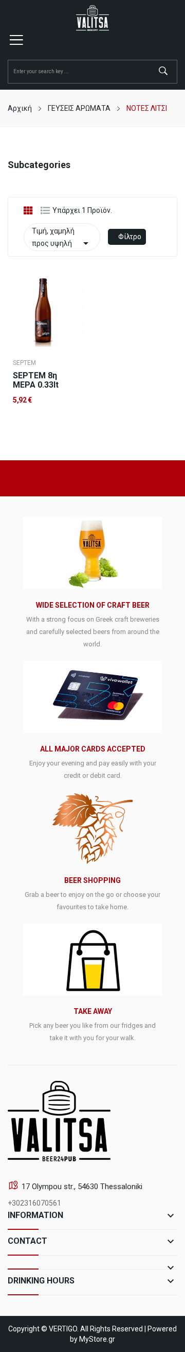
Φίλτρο (129, 236)
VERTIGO (63, 1329)
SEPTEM (24, 363)
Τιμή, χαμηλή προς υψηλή (62, 238)
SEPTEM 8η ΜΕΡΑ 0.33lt (36, 380)
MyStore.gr (97, 1339)
